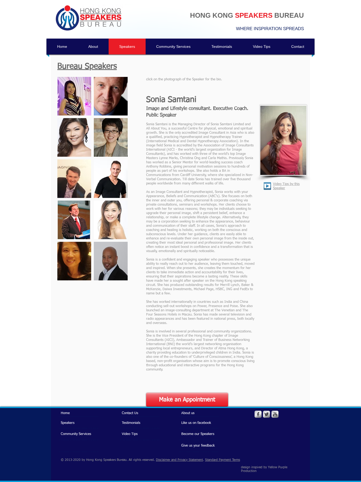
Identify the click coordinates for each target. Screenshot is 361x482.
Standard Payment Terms (222, 460)
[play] (116, 275)
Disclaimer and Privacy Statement (179, 460)
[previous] (67, 181)
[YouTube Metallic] (275, 414)
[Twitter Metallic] (266, 414)
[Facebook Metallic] (258, 414)
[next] (118, 181)
